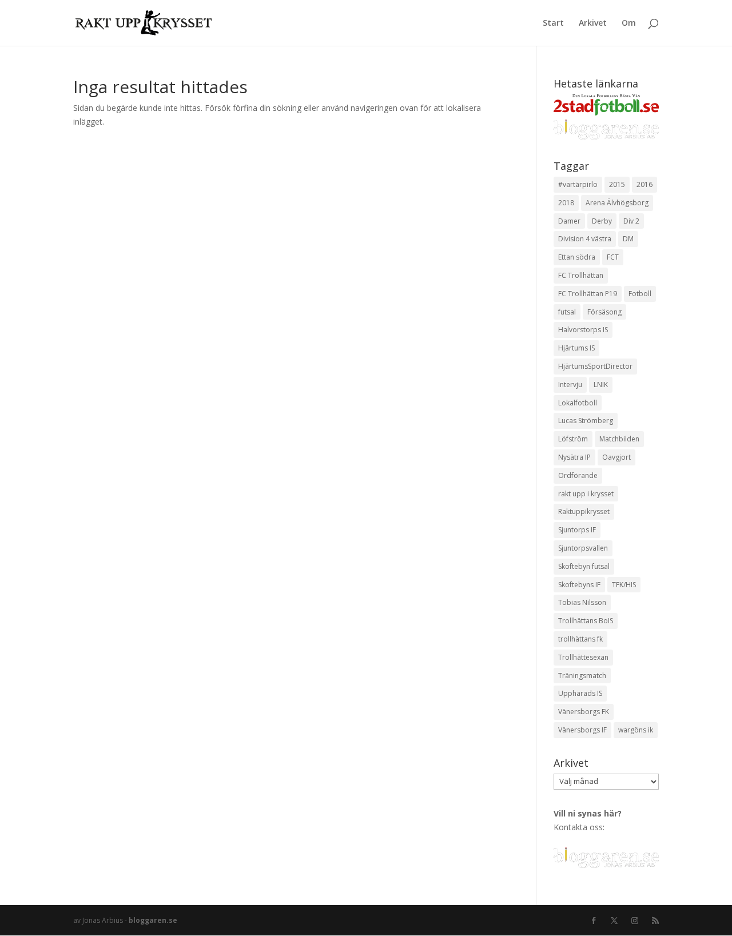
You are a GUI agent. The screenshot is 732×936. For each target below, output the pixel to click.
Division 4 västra (584, 239)
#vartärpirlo (578, 184)
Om (629, 23)
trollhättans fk (580, 639)
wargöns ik (635, 730)
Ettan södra (576, 257)
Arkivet (593, 23)
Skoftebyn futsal (584, 566)
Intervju (570, 384)
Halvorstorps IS (583, 329)
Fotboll (639, 293)
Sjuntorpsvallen (583, 548)
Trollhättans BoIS (585, 621)
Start (553, 23)
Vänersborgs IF (582, 730)
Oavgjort (616, 457)
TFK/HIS (624, 585)
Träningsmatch (582, 675)
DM (628, 239)
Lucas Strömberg (585, 420)
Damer (569, 221)
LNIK (601, 384)
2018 (566, 203)
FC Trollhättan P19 (587, 293)
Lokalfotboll (577, 403)
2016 (644, 184)
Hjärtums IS (576, 348)
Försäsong (604, 312)
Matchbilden (619, 439)
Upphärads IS (580, 693)
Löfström (573, 439)
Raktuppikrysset (584, 511)
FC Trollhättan (580, 275)
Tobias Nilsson (582, 602)
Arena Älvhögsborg (617, 203)
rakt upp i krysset (586, 494)
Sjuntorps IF (577, 530)
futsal (567, 312)
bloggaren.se (153, 920)
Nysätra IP (574, 457)
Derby (602, 221)
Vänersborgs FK (583, 711)
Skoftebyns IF (579, 585)
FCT (613, 257)
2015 (617, 184)
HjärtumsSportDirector (595, 366)
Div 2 (631, 221)
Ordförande (578, 475)
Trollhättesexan (583, 657)
